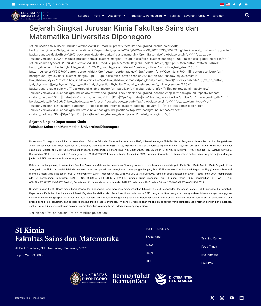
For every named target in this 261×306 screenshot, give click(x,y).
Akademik (114, 15)
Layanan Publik (194, 15)
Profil (96, 15)
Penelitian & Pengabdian (145, 15)
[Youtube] (231, 298)
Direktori (218, 15)
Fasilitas (175, 15)
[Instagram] (222, 298)
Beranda (83, 15)
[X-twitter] (212, 298)
